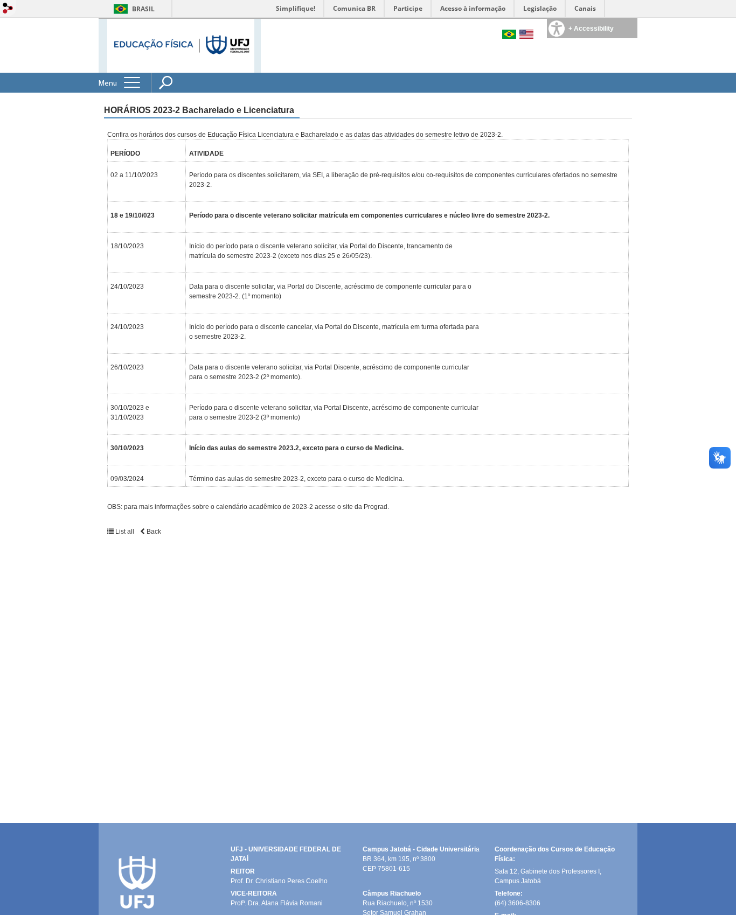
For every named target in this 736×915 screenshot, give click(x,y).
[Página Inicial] (180, 45)
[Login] (8, 9)
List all (124, 531)
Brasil (143, 8)
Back (153, 531)
